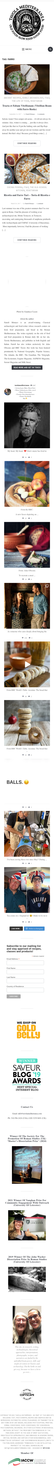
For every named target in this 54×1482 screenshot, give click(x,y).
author (31, 318)
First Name (11, 968)
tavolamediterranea (26, 405)
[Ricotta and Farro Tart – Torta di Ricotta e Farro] (27, 168)
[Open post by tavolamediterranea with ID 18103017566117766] (27, 834)
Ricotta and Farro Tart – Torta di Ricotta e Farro (27, 196)
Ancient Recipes (12, 98)
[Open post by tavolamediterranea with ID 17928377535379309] (27, 781)
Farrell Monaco (30, 114)
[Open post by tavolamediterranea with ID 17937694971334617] (27, 606)
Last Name (11, 977)
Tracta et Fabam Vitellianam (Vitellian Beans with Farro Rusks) (27, 107)
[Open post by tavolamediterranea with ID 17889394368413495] (27, 425)
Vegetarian (36, 101)
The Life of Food (20, 101)
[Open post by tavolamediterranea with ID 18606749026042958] (27, 545)
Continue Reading (27, 143)
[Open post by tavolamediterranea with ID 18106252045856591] (27, 723)
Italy (47, 98)
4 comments (41, 114)
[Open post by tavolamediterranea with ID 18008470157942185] (27, 664)
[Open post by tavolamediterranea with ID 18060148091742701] (27, 890)
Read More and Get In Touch (27, 367)
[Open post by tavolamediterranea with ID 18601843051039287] (27, 484)
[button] (27, 49)
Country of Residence (15, 986)
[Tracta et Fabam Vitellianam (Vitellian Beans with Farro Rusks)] (27, 79)
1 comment (40, 203)
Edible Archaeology (32, 98)
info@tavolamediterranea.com (30, 1113)
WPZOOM (46, 1448)
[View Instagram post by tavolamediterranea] (47, 445)
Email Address (13, 959)
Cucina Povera (14, 187)
